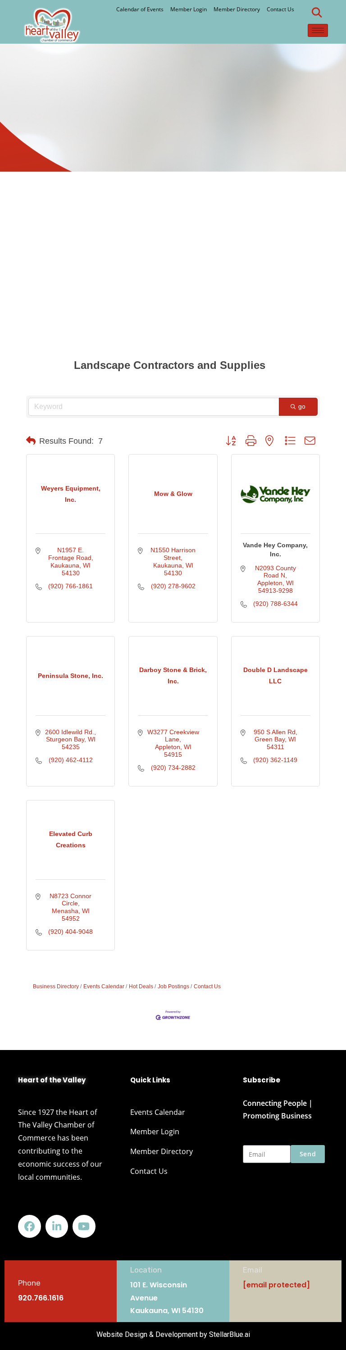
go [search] (302, 406)
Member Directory (237, 9)
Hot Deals (141, 986)
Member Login (188, 9)
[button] (316, 12)
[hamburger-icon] (318, 30)
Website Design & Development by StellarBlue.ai (173, 1334)
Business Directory (56, 986)
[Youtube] (84, 1226)
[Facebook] (29, 1226)
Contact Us (280, 9)
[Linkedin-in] (57, 1226)
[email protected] (276, 1285)
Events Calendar (103, 986)
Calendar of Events (140, 9)
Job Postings (173, 986)
